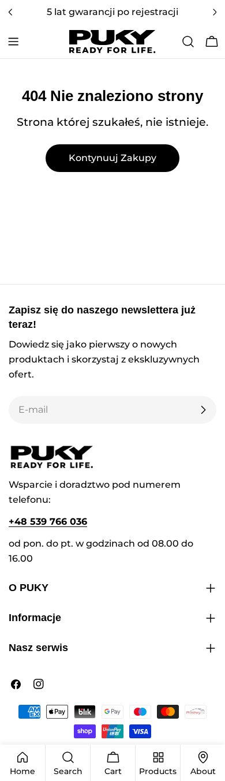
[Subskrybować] (203, 410)
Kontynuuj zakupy (112, 157)
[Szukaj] (188, 41)
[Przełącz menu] (13, 41)
